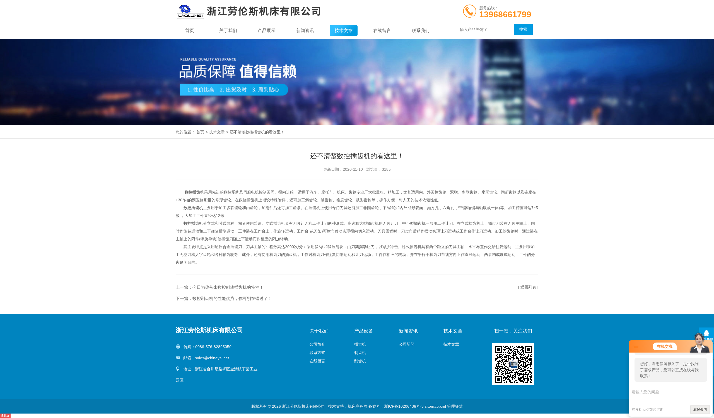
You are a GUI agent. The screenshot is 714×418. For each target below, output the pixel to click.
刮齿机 (360, 361)
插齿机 (360, 344)
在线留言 (382, 30)
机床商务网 (357, 406)
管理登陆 (455, 406)
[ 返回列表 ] (528, 287)
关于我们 (228, 30)
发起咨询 (700, 409)
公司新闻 (406, 344)
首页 (189, 30)
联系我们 (421, 30)
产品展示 (267, 30)
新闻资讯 (305, 30)
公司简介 (317, 344)
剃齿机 (360, 352)
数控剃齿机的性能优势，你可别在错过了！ (232, 298)
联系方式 (317, 352)
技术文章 (344, 30)
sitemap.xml (435, 406)
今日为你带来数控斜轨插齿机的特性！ (228, 287)
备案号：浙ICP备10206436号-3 (396, 406)
